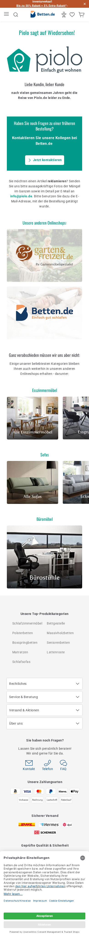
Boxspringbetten (25, 642)
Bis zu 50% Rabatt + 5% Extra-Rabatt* (41, 5)
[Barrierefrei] (64, 15)
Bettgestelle (56, 623)
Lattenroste (56, 652)
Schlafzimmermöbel (27, 623)
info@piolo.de (21, 196)
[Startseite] (42, 14)
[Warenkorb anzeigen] (82, 14)
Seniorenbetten (58, 642)
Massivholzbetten (60, 633)
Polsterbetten (22, 633)
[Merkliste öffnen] (72, 14)
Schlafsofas (21, 662)
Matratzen (20, 652)
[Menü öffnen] (7, 15)
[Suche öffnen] (16, 15)
